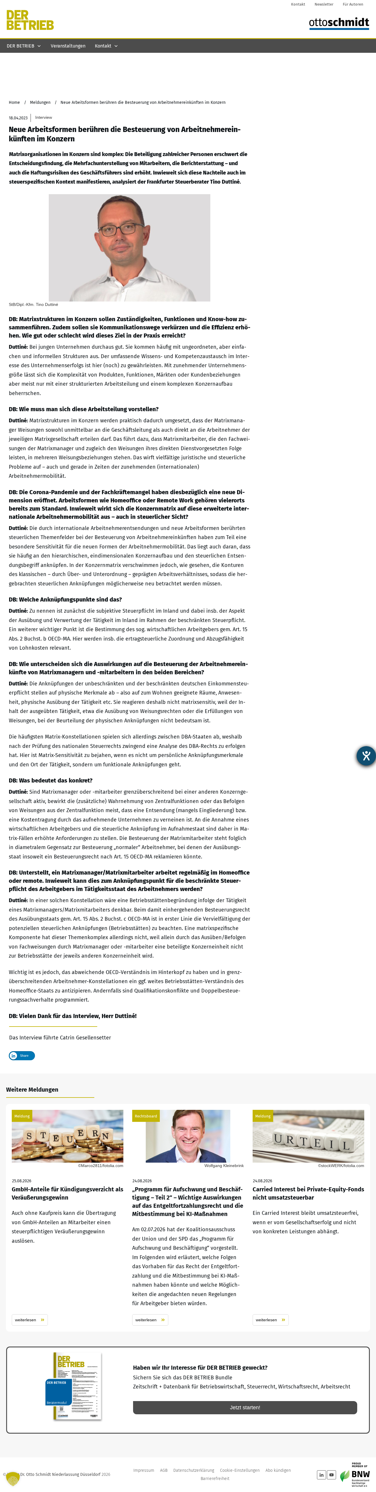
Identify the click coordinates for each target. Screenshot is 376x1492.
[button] (13, 1479)
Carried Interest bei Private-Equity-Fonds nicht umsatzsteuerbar (308, 1218)
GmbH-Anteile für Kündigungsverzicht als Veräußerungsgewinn (67, 1218)
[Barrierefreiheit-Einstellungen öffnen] (366, 756)
